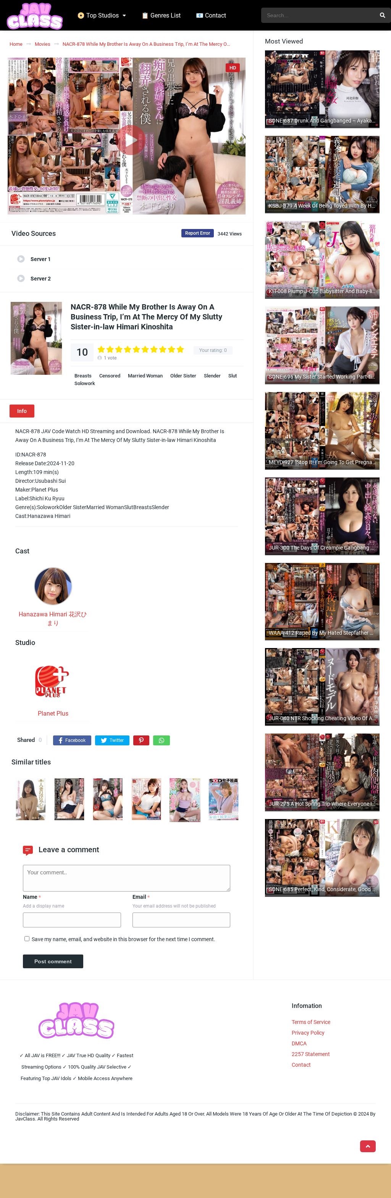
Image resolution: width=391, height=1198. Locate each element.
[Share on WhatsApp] (161, 740)
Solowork (84, 383)
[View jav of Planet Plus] (53, 684)
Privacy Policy (308, 1033)
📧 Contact (211, 15)
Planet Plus (53, 713)
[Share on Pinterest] (141, 740)
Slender (212, 376)
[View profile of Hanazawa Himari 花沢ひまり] (53, 588)
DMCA (299, 1043)
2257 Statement (311, 1054)
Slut (232, 376)
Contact (301, 1065)
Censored (109, 376)
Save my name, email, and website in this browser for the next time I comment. (123, 939)
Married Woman (145, 376)
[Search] (382, 15)
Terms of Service (311, 1022)
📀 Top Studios (98, 15)
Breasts (83, 376)
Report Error (197, 233)
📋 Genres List (161, 15)
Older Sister (183, 376)
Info (22, 411)
